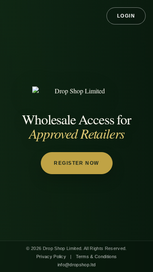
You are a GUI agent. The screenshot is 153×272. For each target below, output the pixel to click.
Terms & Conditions (96, 256)
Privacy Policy (51, 256)
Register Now (76, 163)
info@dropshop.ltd (77, 264)
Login (126, 16)
